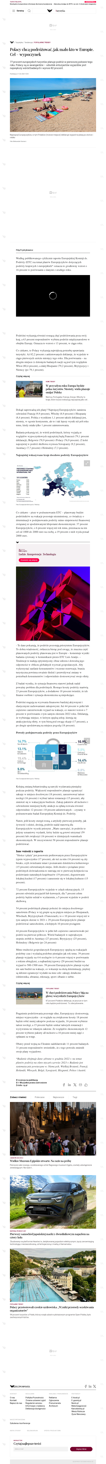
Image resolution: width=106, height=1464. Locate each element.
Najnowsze (58, 1097)
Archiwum (53, 1406)
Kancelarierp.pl (77, 1409)
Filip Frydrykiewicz (24, 250)
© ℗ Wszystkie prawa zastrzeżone (31, 1083)
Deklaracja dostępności (36, 1409)
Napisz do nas (16, 1403)
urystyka (60, 11)
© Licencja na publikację (27, 1080)
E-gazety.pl (76, 1400)
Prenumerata (55, 1403)
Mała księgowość (78, 1406)
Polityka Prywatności (35, 1398)
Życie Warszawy (78, 1414)
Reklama (53, 1398)
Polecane (40, 1097)
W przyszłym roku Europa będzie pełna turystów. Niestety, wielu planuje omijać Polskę (68, 389)
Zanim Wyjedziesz (16, 1158)
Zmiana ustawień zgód (36, 1400)
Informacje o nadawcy (35, 1406)
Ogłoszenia (54, 1400)
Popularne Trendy (42, 42)
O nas (12, 1398)
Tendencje (28, 42)
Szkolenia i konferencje (20, 1423)
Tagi (75, 1097)
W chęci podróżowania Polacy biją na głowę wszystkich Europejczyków (67, 994)
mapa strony (15, 1431)
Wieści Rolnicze (78, 1411)
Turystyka (19, 42)
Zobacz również (18, 1097)
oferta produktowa (52, 1431)
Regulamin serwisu (34, 1403)
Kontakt (13, 1400)
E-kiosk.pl (75, 1398)
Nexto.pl (75, 1403)
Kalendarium (32, 1431)
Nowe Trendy (50, 381)
